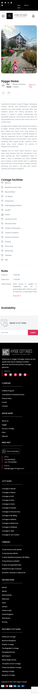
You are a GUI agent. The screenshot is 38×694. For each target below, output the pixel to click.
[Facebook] (5, 374)
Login (18, 5)
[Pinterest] (25, 374)
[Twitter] (10, 374)
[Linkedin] (20, 374)
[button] (33, 16)
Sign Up (26, 5)
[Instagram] (15, 374)
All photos (29, 69)
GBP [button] (18, 8)
